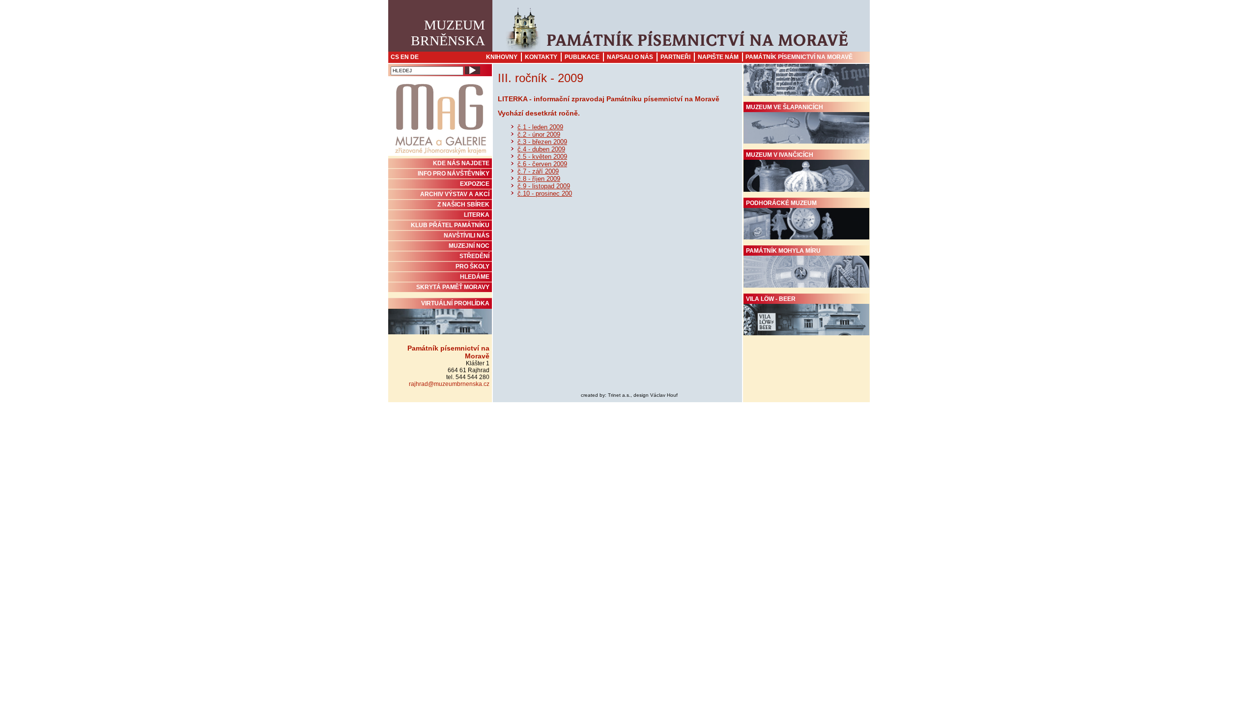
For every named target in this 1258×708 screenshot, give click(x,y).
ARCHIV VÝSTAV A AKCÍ (454, 194)
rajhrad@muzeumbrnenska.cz (449, 384)
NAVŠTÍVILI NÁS (466, 235)
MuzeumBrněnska (448, 32)
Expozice (474, 183)
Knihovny (501, 57)
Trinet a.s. (619, 395)
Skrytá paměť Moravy (452, 287)
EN (404, 57)
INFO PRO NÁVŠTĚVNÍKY (453, 173)
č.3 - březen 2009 (542, 142)
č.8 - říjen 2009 (538, 178)
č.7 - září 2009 (538, 171)
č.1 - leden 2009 (540, 127)
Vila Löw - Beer (771, 298)
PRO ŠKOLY (472, 266)
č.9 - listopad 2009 (543, 186)
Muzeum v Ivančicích (779, 154)
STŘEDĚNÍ (474, 256)
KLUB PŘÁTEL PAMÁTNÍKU (450, 225)
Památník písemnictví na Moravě (799, 57)
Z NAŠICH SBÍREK (463, 204)
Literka (476, 214)
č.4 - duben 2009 (541, 149)
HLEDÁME (474, 276)
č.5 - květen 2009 (542, 156)
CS (395, 57)
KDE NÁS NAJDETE (461, 163)
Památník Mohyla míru (783, 250)
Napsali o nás (630, 57)
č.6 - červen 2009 (542, 164)
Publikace (582, 57)
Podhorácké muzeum (781, 203)
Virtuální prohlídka (455, 303)
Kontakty (541, 57)
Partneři (675, 57)
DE (414, 57)
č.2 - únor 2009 (538, 134)
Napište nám (718, 57)
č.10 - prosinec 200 (544, 193)
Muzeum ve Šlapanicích (784, 107)
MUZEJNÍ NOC (469, 245)
